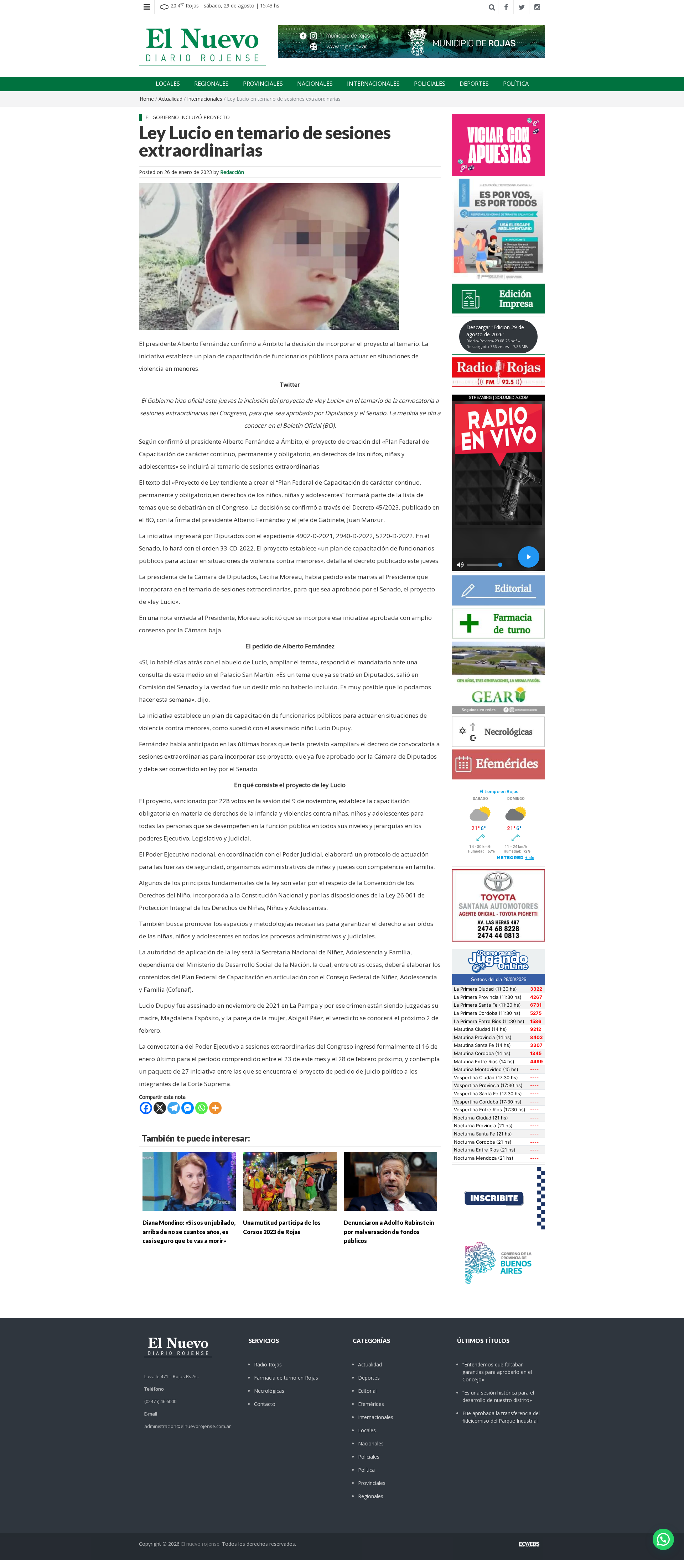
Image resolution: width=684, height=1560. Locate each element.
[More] (215, 1108)
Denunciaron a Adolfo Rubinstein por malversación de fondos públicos (389, 1231)
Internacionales (204, 98)
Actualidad (170, 98)
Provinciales (371, 1483)
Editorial (367, 1390)
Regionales (370, 1496)
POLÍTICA (516, 84)
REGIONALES (211, 84)
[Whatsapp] (201, 1108)
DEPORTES (474, 84)
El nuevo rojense (200, 1543)
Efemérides (371, 1404)
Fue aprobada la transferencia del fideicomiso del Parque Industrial (501, 1417)
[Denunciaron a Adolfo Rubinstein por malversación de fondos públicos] (390, 1180)
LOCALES (168, 84)
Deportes (369, 1377)
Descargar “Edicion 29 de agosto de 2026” (497, 336)
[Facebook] (146, 1108)
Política (366, 1469)
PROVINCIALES (263, 84)
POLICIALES (429, 84)
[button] (663, 1539)
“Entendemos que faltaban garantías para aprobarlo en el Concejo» (497, 1372)
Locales (367, 1430)
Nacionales (371, 1443)
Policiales (368, 1456)
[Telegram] (173, 1108)
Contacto (264, 1404)
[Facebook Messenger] (187, 1108)
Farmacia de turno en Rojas (286, 1377)
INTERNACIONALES (373, 84)
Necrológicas (269, 1390)
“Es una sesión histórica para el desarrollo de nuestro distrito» (498, 1396)
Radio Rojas (268, 1364)
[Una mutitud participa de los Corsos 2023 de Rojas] (289, 1180)
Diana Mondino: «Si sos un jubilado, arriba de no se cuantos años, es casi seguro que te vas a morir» (188, 1231)
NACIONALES (315, 84)
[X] (160, 1108)
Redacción (232, 172)
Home (147, 98)
